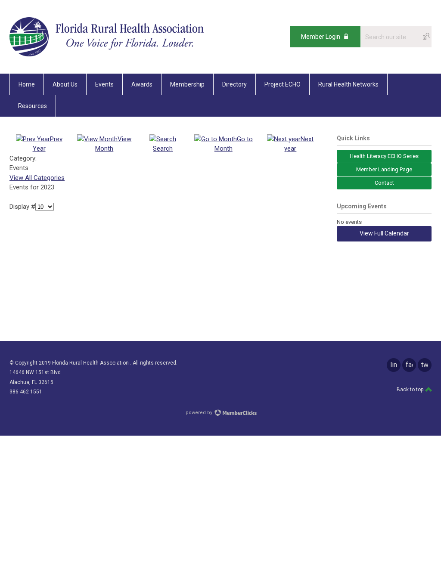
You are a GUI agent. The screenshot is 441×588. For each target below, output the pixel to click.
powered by (200, 412)
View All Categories (37, 178)
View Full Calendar (384, 233)
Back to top (411, 390)
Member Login (320, 36)
